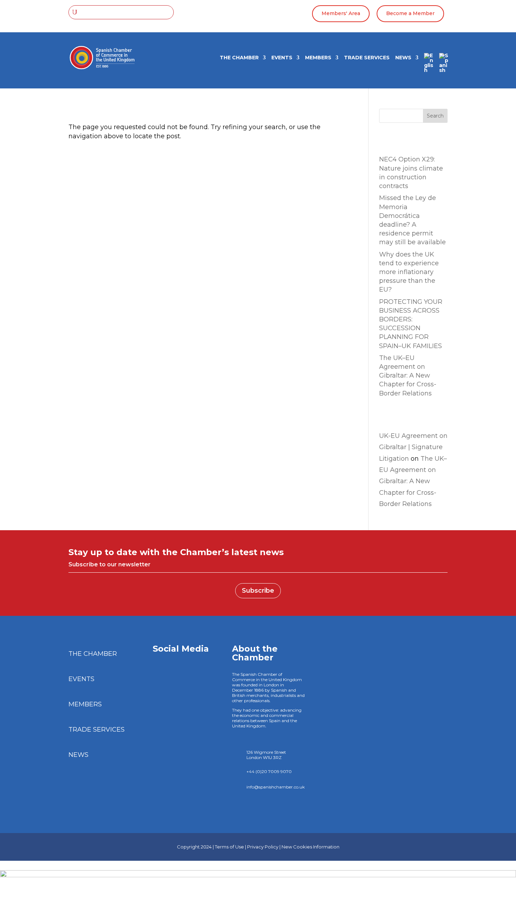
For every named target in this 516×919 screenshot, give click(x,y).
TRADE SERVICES (367, 58)
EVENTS (281, 58)
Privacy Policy (262, 847)
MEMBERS (318, 58)
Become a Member (410, 13)
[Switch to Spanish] (444, 65)
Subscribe (258, 590)
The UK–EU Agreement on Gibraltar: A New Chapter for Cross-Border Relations (407, 375)
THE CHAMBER (239, 58)
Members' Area (341, 13)
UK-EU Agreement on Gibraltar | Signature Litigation (413, 447)
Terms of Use (229, 847)
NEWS (403, 58)
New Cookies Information (310, 847)
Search (435, 116)
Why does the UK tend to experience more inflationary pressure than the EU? (409, 272)
